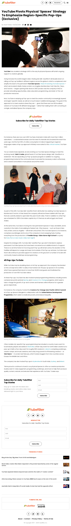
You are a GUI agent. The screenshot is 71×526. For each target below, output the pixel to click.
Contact (27, 519)
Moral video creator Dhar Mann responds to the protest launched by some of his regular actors (30, 464)
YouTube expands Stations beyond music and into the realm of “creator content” (27, 472)
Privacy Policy (37, 519)
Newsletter (57, 2)
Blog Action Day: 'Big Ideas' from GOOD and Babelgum (19, 457)
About (20, 519)
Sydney (53, 361)
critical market (54, 144)
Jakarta (48, 349)
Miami (62, 361)
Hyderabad (37, 361)
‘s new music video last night (20, 238)
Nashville (31, 347)
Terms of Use (48, 519)
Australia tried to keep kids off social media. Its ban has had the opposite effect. (27, 486)
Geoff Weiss (8, 25)
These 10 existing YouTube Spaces (52, 84)
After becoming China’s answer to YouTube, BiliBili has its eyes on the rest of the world (29, 479)
